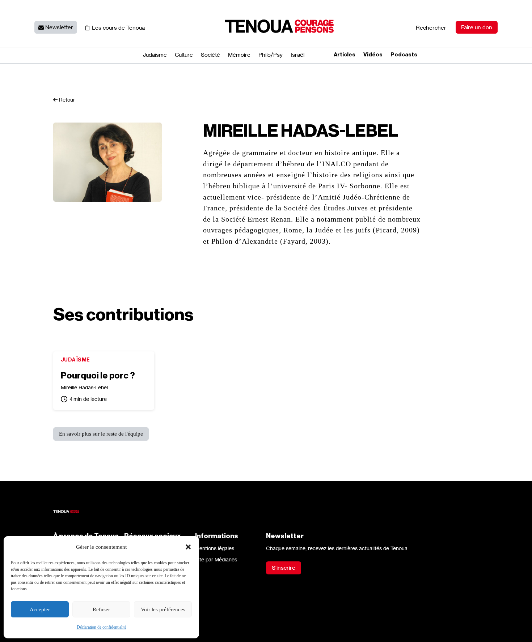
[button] (188, 547)
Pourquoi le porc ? (98, 375)
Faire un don (476, 27)
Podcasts (403, 54)
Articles (344, 54)
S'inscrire (283, 567)
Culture (184, 55)
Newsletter (59, 27)
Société (210, 55)
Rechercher (431, 27)
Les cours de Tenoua (118, 27)
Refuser (101, 609)
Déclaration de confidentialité (101, 627)
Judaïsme (155, 55)
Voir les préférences (163, 609)
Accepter (40, 609)
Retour (66, 100)
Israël (297, 55)
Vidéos (373, 54)
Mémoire (239, 55)
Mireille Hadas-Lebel (84, 387)
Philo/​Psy (270, 55)
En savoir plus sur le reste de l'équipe (101, 434)
